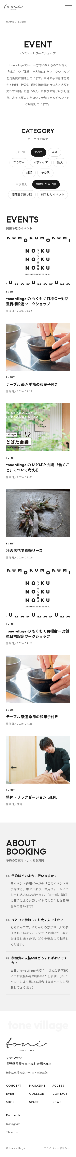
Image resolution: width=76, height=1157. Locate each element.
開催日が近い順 (46, 184)
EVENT (11, 1094)
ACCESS (58, 1085)
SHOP (10, 1102)
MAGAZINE (37, 1085)
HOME (10, 21)
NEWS (56, 1102)
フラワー (19, 162)
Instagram (13, 1124)
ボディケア (41, 162)
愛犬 (60, 162)
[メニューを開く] (68, 7)
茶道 (55, 152)
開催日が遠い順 (22, 194)
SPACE (34, 1102)
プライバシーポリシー (57, 1148)
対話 (29, 172)
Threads (12, 1132)
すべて (38, 152)
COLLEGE (36, 1094)
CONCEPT (13, 1085)
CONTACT (60, 1094)
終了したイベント (52, 194)
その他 (45, 172)
